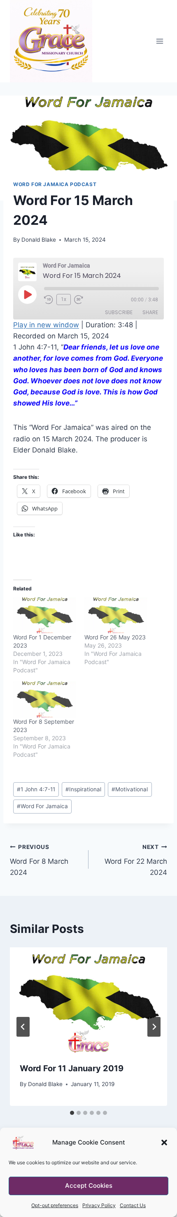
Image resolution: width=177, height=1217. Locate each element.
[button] (164, 1142)
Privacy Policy (99, 1205)
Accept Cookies (88, 1185)
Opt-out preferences (54, 1205)
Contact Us (133, 1205)
